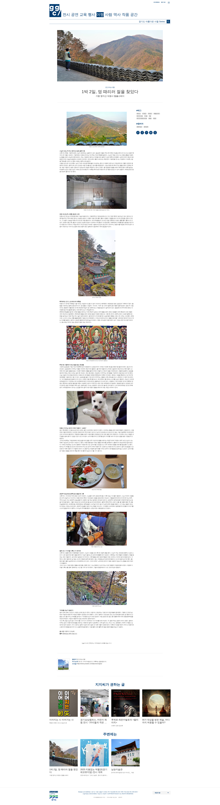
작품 (125, 14)
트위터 (138, 132)
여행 (100, 14)
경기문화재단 (157, 2)
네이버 (146, 132)
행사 (91, 14)
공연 (74, 14)
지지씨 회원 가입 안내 (112, 797)
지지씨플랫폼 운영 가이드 (99, 797)
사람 (108, 14)
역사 (117, 14)
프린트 (151, 132)
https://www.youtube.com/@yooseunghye (89, 663)
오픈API (120, 797)
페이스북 (142, 132)
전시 (66, 14)
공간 (134, 14)
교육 (83, 14)
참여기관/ (163, 2)
